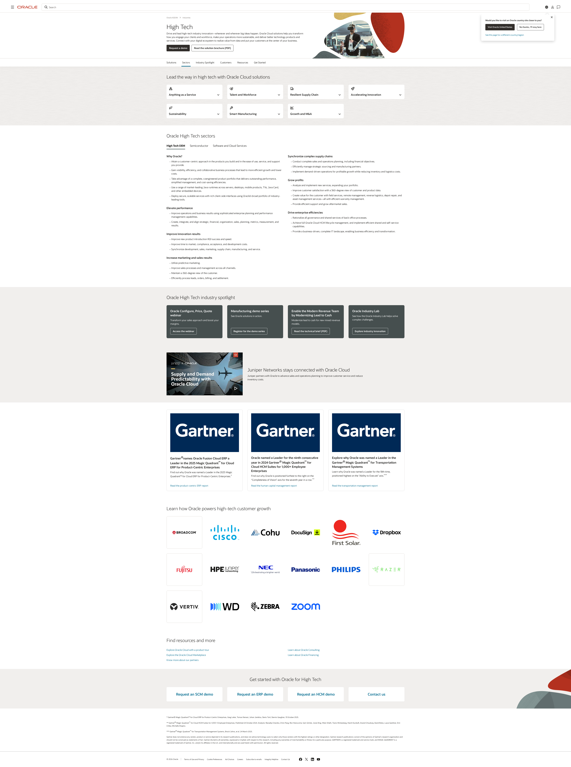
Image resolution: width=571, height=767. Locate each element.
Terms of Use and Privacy (194, 759)
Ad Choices (229, 759)
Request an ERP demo (255, 694)
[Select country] (546, 7)
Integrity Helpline (271, 759)
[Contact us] (558, 7)
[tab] (176, 145)
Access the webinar (183, 331)
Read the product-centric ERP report (189, 485)
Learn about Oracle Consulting (304, 649)
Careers (240, 759)
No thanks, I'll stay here (530, 27)
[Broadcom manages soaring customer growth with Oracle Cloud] (184, 532)
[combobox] (285, 7)
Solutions (171, 62)
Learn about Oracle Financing (303, 654)
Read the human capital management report (274, 485)
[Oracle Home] (27, 7)
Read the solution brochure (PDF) (212, 48)
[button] (12, 7)
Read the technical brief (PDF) (310, 331)
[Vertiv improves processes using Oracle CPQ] (184, 606)
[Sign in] (552, 7)
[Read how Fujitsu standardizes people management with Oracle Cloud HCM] (184, 569)
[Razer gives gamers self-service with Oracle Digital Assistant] (386, 569)
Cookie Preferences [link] (214, 759)
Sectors (186, 62)
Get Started (260, 62)
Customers (225, 62)
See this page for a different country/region (504, 34)
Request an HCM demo (316, 694)
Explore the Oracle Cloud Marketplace (186, 654)
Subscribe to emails (254, 759)
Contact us (376, 694)
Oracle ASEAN (172, 17)
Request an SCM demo (194, 694)
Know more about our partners (183, 660)
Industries (186, 17)
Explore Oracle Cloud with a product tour (188, 649)
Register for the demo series (249, 331)
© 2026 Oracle (172, 759)
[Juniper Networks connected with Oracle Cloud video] (205, 373)
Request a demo (178, 48)
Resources (242, 62)
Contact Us (285, 759)
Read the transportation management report (355, 485)
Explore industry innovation (370, 331)
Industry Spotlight (205, 62)
